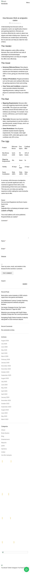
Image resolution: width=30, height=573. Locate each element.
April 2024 (4, 394)
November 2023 (6, 400)
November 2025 (6, 369)
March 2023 (4, 419)
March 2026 (4, 356)
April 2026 (4, 353)
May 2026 (4, 350)
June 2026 (4, 347)
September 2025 (6, 375)
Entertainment (5, 439)
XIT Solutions (22, 563)
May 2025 (4, 388)
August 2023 (5, 410)
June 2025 (4, 384)
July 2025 (4, 381)
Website (3, 256)
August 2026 (5, 340)
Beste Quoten (5, 433)
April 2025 (4, 391)
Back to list (4, 204)
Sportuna (4, 449)
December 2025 (6, 366)
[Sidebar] (2, 571)
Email (3, 248)
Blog (15, 13)
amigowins (4, 29)
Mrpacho (3, 442)
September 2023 (6, 407)
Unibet (3, 452)
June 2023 (4, 413)
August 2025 (5, 378)
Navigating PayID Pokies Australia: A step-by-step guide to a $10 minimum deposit (14, 318)
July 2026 (4, 343)
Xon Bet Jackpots (6, 455)
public (3, 445)
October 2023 (5, 403)
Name (3, 241)
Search (3, 281)
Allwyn (3, 430)
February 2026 (5, 359)
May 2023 (4, 416)
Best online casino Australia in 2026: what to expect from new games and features (14, 296)
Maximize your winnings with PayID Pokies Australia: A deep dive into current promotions (14, 313)
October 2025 (5, 372)
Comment (4, 220)
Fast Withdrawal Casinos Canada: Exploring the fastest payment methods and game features (14, 302)
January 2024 (5, 397)
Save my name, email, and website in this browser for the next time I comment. (13, 267)
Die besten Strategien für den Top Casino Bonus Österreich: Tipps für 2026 (13, 308)
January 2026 (5, 362)
